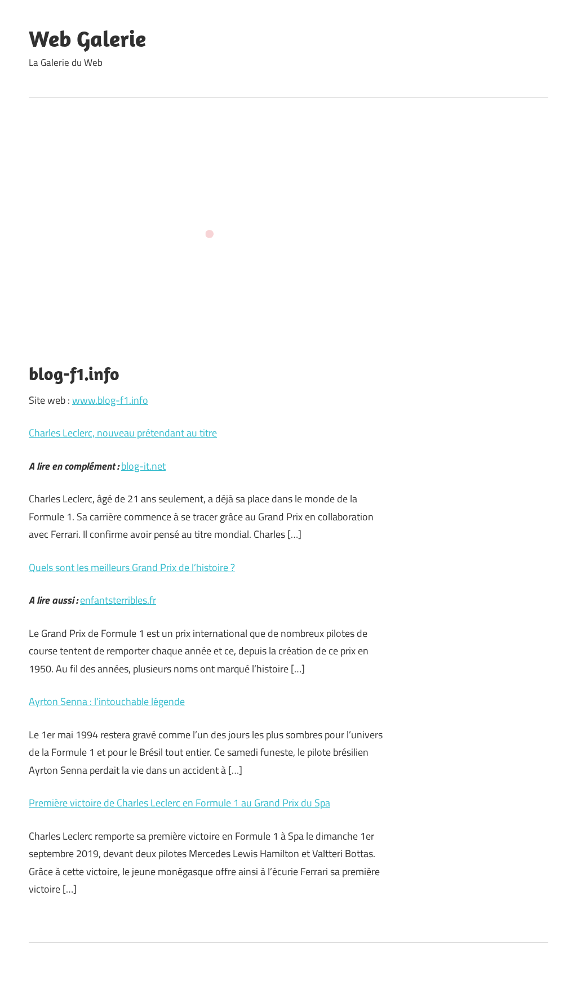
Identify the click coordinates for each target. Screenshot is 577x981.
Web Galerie (87, 38)
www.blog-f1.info (110, 400)
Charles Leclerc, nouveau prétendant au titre (123, 432)
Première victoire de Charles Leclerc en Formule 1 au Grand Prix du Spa (179, 802)
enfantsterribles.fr (118, 600)
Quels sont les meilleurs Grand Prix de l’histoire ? (132, 567)
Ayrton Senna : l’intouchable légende (107, 701)
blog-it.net (143, 466)
